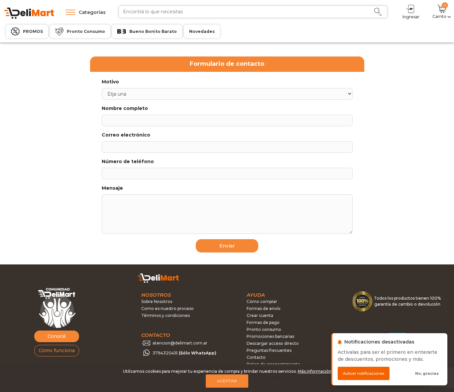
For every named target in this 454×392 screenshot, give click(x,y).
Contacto (256, 357)
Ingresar (410, 16)
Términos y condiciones (165, 315)
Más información (314, 371)
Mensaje (112, 188)
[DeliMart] (28, 12)
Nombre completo (125, 108)
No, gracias (427, 373)
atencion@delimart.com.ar (180, 343)
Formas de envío (264, 308)
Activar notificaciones (363, 373)
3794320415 (184, 352)
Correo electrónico (126, 135)
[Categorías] (68, 12)
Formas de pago (263, 322)
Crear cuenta (260, 315)
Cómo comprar (262, 301)
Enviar (227, 246)
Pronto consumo (264, 329)
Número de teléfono (128, 161)
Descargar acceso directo (273, 343)
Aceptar (227, 380)
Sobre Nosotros (156, 301)
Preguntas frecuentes (269, 350)
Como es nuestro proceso (167, 308)
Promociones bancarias (270, 336)
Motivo (110, 82)
